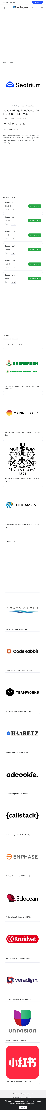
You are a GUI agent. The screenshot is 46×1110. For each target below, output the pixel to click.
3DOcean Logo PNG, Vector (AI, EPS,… (18, 917)
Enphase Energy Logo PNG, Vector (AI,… (19, 876)
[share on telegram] (20, 123)
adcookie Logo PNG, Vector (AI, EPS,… (18, 794)
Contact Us (27, 1097)
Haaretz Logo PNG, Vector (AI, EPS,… (18, 752)
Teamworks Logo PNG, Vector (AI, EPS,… (19, 711)
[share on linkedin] (16, 123)
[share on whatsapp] (24, 123)
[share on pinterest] (12, 123)
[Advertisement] (23, 35)
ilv (6, 118)
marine (15, 339)
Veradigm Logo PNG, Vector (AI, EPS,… (18, 999)
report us (30, 106)
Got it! (23, 1107)
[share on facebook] (5, 123)
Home (5, 62)
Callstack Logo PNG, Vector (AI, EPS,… (18, 835)
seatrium (7, 339)
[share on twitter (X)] (9, 123)
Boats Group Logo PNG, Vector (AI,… (18, 629)
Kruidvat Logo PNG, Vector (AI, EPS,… (18, 958)
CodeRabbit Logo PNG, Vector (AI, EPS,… (19, 670)
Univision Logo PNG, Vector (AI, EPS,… (18, 1040)
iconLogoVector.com (26, 1094)
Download (35, 206)
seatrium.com (14, 129)
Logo (12, 118)
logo (11, 62)
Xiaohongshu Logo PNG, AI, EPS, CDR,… (19, 1081)
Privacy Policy (17, 1097)
